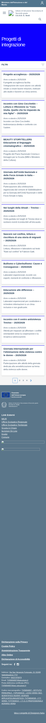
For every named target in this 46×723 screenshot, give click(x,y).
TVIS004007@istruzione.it (17, 680)
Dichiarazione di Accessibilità (16, 659)
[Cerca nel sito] (40, 19)
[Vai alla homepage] (11, 13)
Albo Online (7, 655)
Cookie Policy (8, 646)
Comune (5, 437)
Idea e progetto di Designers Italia (29, 713)
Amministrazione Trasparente (16, 651)
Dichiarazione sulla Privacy (15, 642)
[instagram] (18, 664)
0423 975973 (16, 678)
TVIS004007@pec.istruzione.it (14, 686)
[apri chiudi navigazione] (4, 13)
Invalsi (4, 434)
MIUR (4, 419)
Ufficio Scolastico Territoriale (14, 425)
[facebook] (14, 664)
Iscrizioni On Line (9, 431)
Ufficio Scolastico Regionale (14, 422)
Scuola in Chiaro (9, 428)
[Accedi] (42, 3)
